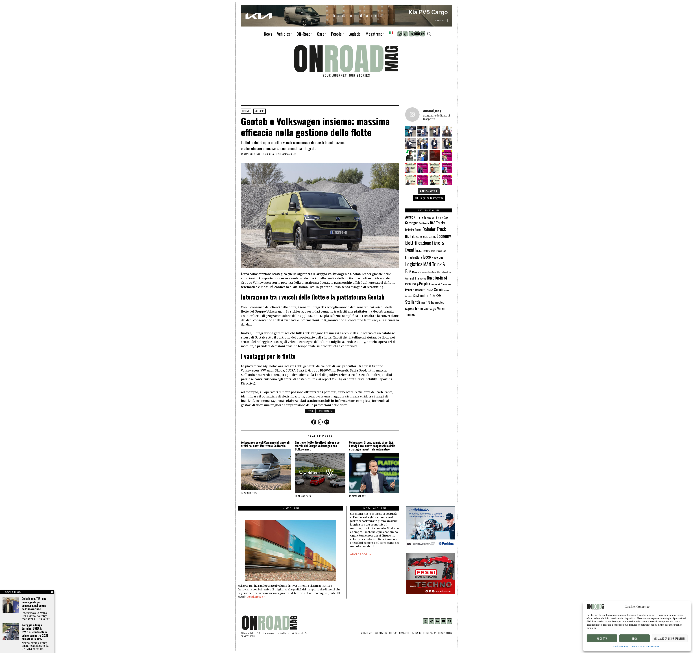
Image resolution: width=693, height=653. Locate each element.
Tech (310, 411)
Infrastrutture (413, 257)
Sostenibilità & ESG (427, 295)
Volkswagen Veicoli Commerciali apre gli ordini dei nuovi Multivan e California (265, 444)
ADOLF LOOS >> (360, 554)
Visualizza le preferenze (670, 638)
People (423, 283)
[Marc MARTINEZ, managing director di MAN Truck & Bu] (422, 131)
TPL (428, 302)
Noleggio (259, 111)
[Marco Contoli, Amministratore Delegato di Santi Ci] (422, 155)
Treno (418, 308)
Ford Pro (426, 251)
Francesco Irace (288, 154)
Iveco (427, 257)
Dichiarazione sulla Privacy (644, 646)
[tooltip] (399, 33)
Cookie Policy (620, 646)
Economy (444, 235)
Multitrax (423, 278)
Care (445, 217)
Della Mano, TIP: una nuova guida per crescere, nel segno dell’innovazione (34, 604)
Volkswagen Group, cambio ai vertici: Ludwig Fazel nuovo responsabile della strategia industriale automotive (372, 446)
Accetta (602, 638)
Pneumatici (434, 284)
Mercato (416, 272)
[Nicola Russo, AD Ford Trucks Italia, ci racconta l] (410, 143)
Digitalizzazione (415, 236)
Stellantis (412, 301)
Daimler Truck (434, 228)
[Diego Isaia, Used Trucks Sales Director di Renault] (447, 143)
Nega (634, 638)
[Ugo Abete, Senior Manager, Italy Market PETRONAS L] (422, 143)
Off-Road (441, 278)
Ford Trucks (436, 251)
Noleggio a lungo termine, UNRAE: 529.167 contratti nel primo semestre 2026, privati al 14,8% (35, 632)
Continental (424, 223)
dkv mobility (430, 237)
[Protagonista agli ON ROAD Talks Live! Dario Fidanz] (447, 131)
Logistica (413, 264)
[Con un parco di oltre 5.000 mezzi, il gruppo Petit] (410, 155)
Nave (430, 278)
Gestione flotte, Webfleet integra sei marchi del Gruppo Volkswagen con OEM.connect (317, 446)
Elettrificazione (418, 242)
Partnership (412, 284)
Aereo (409, 217)
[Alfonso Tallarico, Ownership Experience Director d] (435, 131)
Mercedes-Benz (429, 272)
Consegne (411, 222)
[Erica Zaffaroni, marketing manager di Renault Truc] (410, 131)
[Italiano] (391, 32)
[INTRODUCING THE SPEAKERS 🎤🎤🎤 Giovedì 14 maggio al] (447, 155)
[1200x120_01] (346, 15)
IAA (444, 251)
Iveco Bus (437, 257)
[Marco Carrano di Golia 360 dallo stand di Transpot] (435, 143)
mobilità (414, 278)
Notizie (246, 111)
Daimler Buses (413, 230)
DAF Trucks (437, 222)
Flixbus (419, 251)
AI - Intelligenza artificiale (428, 217)
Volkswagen (325, 411)
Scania (438, 289)
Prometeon (446, 284)
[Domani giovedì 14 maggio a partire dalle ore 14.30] (435, 155)
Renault (410, 289)
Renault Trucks (424, 289)
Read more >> (256, 596)
